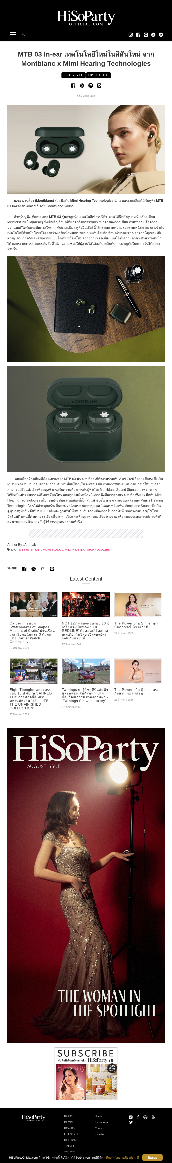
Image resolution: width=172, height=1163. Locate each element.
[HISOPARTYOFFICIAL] (86, 885)
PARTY (68, 1116)
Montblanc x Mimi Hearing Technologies (76, 549)
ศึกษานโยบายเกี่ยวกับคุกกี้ (122, 1157)
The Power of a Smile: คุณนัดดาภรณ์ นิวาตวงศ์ (136, 625)
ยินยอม (152, 1157)
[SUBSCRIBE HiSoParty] (86, 1073)
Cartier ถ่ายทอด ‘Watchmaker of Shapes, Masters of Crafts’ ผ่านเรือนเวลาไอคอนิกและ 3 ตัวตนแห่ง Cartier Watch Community (32, 633)
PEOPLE (69, 1122)
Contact (99, 1128)
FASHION (70, 1140)
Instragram (101, 1122)
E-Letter (99, 1134)
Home (98, 1116)
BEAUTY (69, 1128)
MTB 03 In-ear (29, 549)
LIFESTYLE (71, 1134)
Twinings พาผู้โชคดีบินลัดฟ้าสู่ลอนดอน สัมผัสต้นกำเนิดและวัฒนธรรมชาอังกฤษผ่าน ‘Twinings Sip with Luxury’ (85, 695)
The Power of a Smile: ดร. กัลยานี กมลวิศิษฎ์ (136, 691)
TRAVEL (69, 1146)
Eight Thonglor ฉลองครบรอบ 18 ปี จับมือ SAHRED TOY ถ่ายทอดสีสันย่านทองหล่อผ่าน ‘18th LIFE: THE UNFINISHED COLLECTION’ (31, 699)
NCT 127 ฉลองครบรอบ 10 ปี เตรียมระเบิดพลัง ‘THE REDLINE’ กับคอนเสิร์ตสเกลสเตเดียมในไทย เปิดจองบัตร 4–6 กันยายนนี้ (85, 631)
